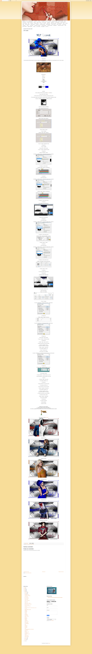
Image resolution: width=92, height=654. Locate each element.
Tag (31, 544)
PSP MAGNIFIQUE (48, 24)
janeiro (25, 639)
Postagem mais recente (26, 571)
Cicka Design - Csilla (27, 594)
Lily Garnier (47, 417)
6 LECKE (26, 612)
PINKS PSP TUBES (27, 24)
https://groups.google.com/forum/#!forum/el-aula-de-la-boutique (55, 597)
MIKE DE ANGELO (27, 636)
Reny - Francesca (27, 598)
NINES (23, 24)
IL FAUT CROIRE (26, 635)
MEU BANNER (43, 26)
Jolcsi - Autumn (26, 599)
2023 (25, 587)
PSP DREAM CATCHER (42, 24)
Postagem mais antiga (61, 571)
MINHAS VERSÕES (30, 26)
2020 (25, 589)
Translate (52, 620)
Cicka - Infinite (26, 596)
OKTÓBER (26, 611)
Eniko (29, 544)
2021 (25, 588)
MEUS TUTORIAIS (25, 26)
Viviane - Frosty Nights (27, 600)
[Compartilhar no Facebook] (32, 543)
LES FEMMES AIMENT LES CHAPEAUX (29, 629)
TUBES (65, 25)
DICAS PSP (47, 26)
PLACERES (26, 626)
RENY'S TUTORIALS (59, 24)
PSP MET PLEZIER (53, 24)
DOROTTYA (26, 625)
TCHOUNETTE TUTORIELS (37, 25)
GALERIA (34, 26)
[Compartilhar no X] (31, 543)
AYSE (25, 624)
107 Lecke (27, 544)
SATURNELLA (24, 25)
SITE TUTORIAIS (38, 26)
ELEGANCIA (26, 614)
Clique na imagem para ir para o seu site (44, 72)
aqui (45, 74)
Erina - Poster (26, 601)
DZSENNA (26, 610)
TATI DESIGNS (31, 25)
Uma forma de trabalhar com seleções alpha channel (30, 607)
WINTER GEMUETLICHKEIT (28, 609)
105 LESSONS (26, 622)
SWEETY (28, 25)
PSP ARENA (37, 24)
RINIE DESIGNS (64, 24)
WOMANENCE (55, 25)
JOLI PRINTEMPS (27, 623)
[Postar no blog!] (30, 543)
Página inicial (43, 571)
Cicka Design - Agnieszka (27, 595)
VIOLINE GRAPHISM (43, 25)
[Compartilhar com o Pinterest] (33, 543)
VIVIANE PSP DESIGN (49, 25)
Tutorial (33, 544)
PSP (30, 544)
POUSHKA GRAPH (33, 24)
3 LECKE (26, 613)
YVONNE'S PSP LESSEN (60, 25)
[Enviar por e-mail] (29, 543)
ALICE (25, 628)
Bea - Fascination (27, 597)
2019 (25, 590)
